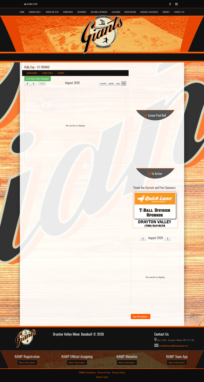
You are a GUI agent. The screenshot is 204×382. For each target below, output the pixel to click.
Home (22, 11)
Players (61, 72)
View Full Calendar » (140, 316)
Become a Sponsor (99, 11)
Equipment (81, 11)
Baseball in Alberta (149, 11)
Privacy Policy (118, 372)
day (118, 83)
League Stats (47, 72)
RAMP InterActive (87, 372)
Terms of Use (104, 372)
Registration (130, 11)
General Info (34, 11)
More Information (27, 362)
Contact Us (179, 11)
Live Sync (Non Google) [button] (37, 78)
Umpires (166, 11)
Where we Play (52, 11)
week (111, 83)
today (42, 83)
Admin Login (102, 376)
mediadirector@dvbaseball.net (173, 345)
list (123, 83)
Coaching (116, 11)
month (103, 83)
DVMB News (68, 11)
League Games (32, 72)
